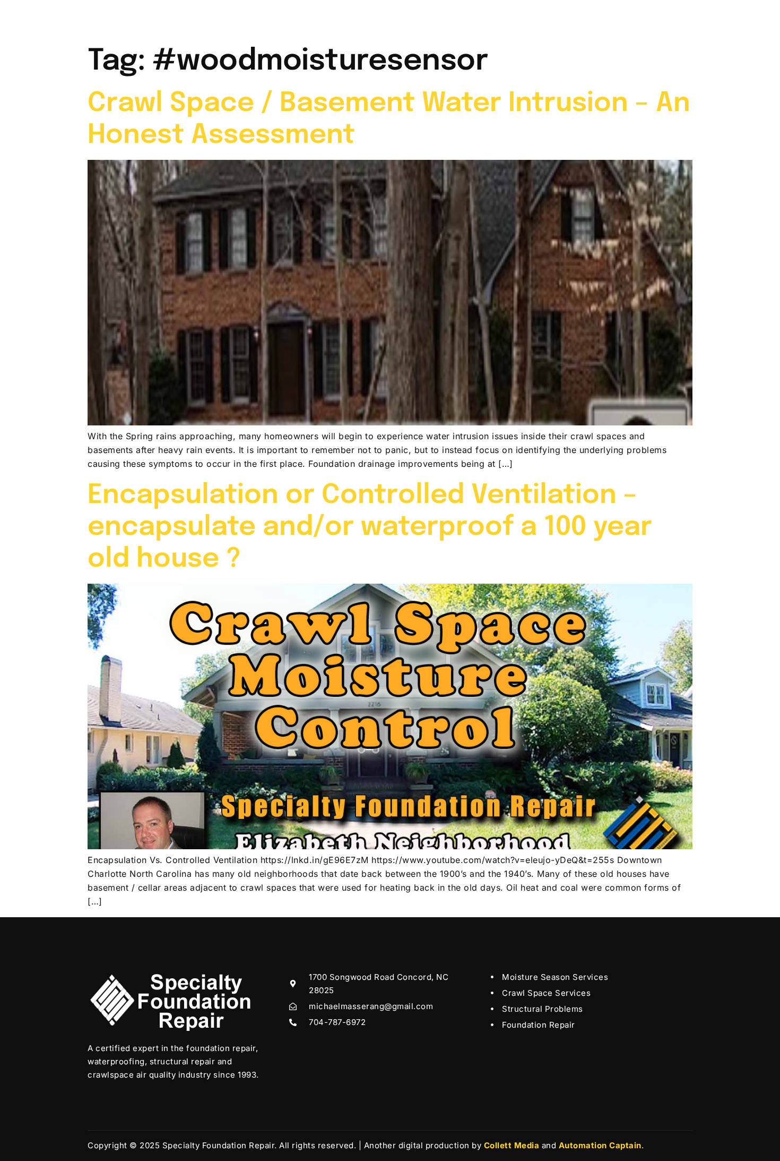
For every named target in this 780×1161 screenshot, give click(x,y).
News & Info (466, 18)
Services (323, 18)
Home (222, 18)
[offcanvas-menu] (678, 15)
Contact (522, 18)
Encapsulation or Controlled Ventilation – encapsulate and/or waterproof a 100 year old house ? (370, 527)
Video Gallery (400, 18)
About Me (271, 18)
